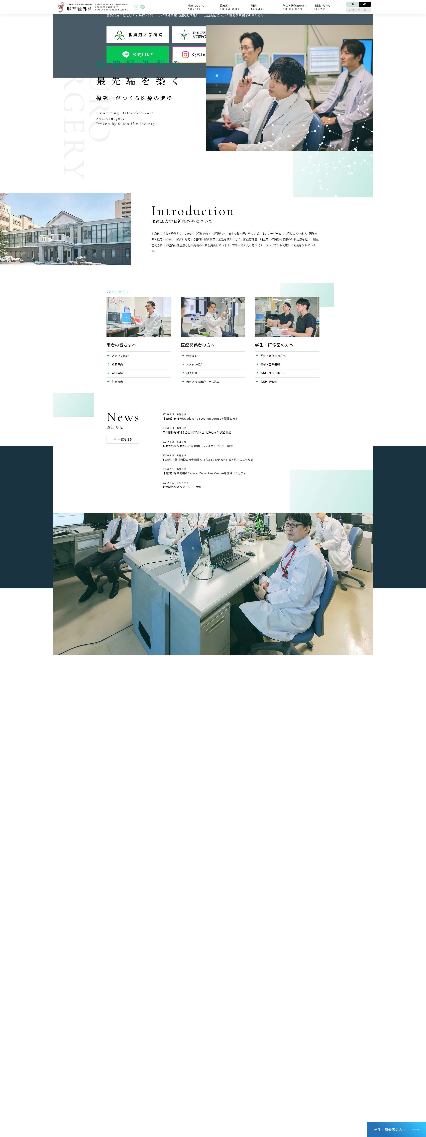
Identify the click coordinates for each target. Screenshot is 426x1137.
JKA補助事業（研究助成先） (179, 15)
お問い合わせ (268, 382)
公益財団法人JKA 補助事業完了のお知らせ (234, 15)
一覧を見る (125, 439)
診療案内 (117, 364)
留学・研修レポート (273, 373)
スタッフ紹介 (120, 356)
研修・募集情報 (270, 364)
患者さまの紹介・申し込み (203, 382)
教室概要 (191, 356)
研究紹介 (191, 373)
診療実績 (117, 373)
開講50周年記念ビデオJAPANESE (130, 15)
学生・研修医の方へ (273, 356)
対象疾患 (117, 382)
